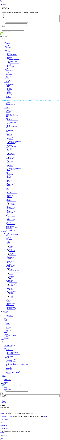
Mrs (4, 16)
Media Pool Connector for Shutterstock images (10, 381)
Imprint (10, 167)
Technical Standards (12, 204)
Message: (3, 26)
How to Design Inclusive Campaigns (12, 352)
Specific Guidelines (10, 161)
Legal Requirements (10, 138)
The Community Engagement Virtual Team (12, 227)
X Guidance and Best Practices (11, 122)
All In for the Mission (9, 360)
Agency (10, 278)
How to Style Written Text (11, 353)
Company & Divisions (10, 64)
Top (0, 439)
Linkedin (7, 124)
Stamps (7, 331)
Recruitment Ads (9, 89)
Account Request (4, 383)
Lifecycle (8, 162)
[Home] (2, 35)
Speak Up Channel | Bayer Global (10, 230)
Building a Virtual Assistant (11, 219)
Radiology (7, 306)
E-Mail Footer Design (9, 321)
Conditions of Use (4, 435)
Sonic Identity (7, 68)
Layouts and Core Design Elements (12, 193)
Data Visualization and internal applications (10, 335)
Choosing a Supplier (10, 165)
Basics (6, 215)
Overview (5, 41)
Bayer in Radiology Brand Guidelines (12, 308)
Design (7, 147)
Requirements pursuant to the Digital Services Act (16, 141)
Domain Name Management (11, 303)
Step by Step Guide (12, 254)
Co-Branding (6, 69)
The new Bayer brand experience (10, 363)
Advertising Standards (7, 108)
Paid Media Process (10, 110)
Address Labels (8, 326)
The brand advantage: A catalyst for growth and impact (13, 372)
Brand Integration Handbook (10, 305)
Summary (8, 243)
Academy (3, 339)
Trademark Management (9, 79)
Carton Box (10, 273)
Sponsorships (7, 73)
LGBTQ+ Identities (12, 60)
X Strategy (8, 123)
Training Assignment (10, 206)
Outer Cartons (11, 274)
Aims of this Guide (10, 190)
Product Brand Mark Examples (13, 286)
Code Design (7, 241)
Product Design (11, 297)
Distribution (9, 185)
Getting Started (8, 133)
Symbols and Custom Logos (9, 80)
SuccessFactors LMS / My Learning (12, 202)
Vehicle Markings (6, 338)
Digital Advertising (8, 111)
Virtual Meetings (9, 94)
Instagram (7, 118)
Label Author (11, 277)
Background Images (6, 319)
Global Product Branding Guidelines (9, 233)
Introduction (7, 132)
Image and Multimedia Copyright (12, 55)
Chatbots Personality (8, 222)
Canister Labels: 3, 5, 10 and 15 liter (14, 272)
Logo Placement (9, 249)
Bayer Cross (9, 175)
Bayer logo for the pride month (11, 48)
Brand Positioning (6, 46)
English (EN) (4, 4)
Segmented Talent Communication (10, 84)
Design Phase (9, 192)
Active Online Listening (9, 229)
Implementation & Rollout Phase (11, 201)
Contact (5, 374)
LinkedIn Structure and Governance (12, 126)
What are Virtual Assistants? (11, 216)
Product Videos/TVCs (9, 237)
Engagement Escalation (9, 228)
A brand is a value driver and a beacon (11, 361)
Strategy (8, 160)
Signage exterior (2, 413)
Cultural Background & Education (14, 63)
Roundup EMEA (9, 288)
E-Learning (5, 187)
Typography (9, 52)
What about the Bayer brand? (8, 346)
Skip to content (2, 0)
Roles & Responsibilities (10, 220)
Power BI (7, 336)
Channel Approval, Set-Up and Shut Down (12, 115)
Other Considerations (9, 205)
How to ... (5, 348)
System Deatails (11, 203)
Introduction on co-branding (9, 70)
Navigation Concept (10, 174)
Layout (8, 252)
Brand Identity (6, 50)
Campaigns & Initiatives (7, 102)
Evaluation (8, 199)
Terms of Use (11, 139)
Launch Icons (9, 176)
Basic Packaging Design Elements (14, 270)
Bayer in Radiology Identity (11, 307)
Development (7, 150)
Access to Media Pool (7, 379)
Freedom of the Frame (12, 250)
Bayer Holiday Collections (9, 316)
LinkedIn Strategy (9, 125)
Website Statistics (11, 152)
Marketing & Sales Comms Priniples (11, 298)
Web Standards (11, 198)
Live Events (9, 93)
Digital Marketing (8, 300)
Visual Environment (8, 75)
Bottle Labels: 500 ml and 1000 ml (14, 271)
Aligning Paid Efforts (10, 109)
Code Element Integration (12, 255)
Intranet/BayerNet (9, 149)
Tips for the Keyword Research (11, 146)
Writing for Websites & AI (9, 158)
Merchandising (11, 285)
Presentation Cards (8, 329)
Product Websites (8, 235)
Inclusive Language (10, 58)
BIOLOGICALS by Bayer (11, 265)
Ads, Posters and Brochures (11, 267)
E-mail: (3, 25)
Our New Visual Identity (9, 239)
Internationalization (10, 180)
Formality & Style (9, 65)
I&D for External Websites (11, 154)
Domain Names (9, 135)
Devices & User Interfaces (11, 309)
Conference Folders (8, 327)
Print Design (11, 296)
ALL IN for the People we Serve (10, 104)
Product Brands (8, 81)
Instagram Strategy (10, 119)
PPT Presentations (6, 318)
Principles (8, 173)
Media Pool (3, 375)
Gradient (10, 247)
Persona (8, 85)
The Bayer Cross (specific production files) (6, 416)
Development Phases (10, 195)
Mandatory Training (10, 212)
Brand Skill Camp (6, 347)
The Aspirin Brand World (9, 368)
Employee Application (5, 311)
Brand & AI (5, 42)
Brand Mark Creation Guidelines (13, 283)
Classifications (9, 171)
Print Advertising (8, 112)
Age (9, 62)
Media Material (6, 334)
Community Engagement (7, 225)
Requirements (7, 223)
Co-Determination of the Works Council (12, 211)
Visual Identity (8, 51)
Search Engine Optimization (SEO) (10, 144)
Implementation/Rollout (9, 200)
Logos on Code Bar (12, 251)
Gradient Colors (11, 248)
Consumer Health (6, 304)
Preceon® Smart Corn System (10, 367)
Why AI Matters (8, 43)
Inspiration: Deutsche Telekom (10, 370)
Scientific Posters (6, 333)
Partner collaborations (9, 72)
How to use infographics (9, 355)
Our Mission (7, 49)
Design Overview (11, 258)
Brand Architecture (6, 78)
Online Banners (9, 91)
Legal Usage (11, 287)
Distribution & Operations (9, 184)
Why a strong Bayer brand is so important (9, 345)
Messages (8, 86)
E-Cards (5, 313)
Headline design (9, 88)
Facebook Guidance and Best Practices (12, 117)
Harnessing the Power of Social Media (11, 114)
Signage (7, 77)
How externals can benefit (7, 389)
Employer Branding (6, 82)
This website (4, 395)
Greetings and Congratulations (10, 314)
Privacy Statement (4, 436)
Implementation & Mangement (10, 218)
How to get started (9, 134)
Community (2, 430)
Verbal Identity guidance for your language (15, 59)
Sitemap (1, 438)
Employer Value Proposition (9, 83)
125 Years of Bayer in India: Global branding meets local (13, 371)
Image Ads (8, 90)
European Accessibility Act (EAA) (14, 140)
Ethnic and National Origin (13, 61)
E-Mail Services (11, 153)
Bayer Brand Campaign (9, 103)
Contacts (7, 131)
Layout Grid (11, 253)
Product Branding (4, 231)
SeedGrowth (7, 365)
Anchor (10, 245)
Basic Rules (12, 136)
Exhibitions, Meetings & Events (10, 76)
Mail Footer (5, 320)
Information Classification (11, 207)
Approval (8, 164)
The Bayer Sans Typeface (4, 419)
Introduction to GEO (8, 358)
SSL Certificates (11, 157)
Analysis (8, 196)
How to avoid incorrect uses (9, 356)
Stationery (5, 322)
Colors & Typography (12, 284)
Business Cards (8, 324)
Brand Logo (7, 240)
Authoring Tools (9, 197)
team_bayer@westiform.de (4, 428)
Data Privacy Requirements (9, 130)
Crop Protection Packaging (11, 257)
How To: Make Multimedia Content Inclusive (13, 354)
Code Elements (11, 246)
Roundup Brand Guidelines (9, 280)
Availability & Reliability (10, 151)
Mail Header (5, 332)
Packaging (8, 268)
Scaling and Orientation (10, 178)
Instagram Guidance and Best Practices (12, 120)
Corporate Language (10, 56)
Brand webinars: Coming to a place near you (12, 366)
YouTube (7, 127)
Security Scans (11, 156)
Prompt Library (8, 45)
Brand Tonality (9, 57)
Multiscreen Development (11, 183)
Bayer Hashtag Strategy (10, 66)
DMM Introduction (6, 382)
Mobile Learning (9, 210)
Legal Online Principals (7, 95)
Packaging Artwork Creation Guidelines (12, 275)
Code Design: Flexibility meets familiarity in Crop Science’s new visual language (17, 364)
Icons (10, 294)
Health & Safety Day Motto (9, 106)
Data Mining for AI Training (13, 142)
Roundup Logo (11, 289)
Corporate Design (9, 148)
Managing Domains (12, 137)
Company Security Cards (9, 325)
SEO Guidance (9, 145)
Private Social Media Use (9, 129)
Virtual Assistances (6, 214)
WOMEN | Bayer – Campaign (10, 105)
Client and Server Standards (11, 208)
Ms (4, 18)
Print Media (9, 262)
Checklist (8, 170)
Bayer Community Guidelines (10, 226)
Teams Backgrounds (10, 264)
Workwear (5, 337)
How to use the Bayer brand (9, 350)
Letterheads (7, 323)
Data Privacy (7, 96)
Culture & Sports (8, 107)
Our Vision (8, 301)
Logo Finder (46, 416)
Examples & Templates (9, 87)
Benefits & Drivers (10, 217)
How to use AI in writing (10, 67)
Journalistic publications (9, 74)
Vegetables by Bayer (8, 373)
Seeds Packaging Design (10, 261)
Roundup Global (9, 281)
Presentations (9, 256)
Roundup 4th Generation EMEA (11, 291)
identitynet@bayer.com (5, 13)
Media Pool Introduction (7, 380)
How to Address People (10, 351)
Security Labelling (8, 330)
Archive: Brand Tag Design (9, 266)
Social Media (9, 92)
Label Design (11, 260)
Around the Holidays (8, 315)
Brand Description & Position (13, 282)
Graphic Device (9, 53)
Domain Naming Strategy (10, 302)
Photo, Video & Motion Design (11, 54)
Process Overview (11, 276)
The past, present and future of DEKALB (11, 359)
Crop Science (6, 238)
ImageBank (7, 299)
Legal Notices (9, 177)
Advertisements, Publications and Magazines (12, 234)
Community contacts (3, 432)
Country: (3, 24)
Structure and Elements (12, 259)
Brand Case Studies (6, 357)
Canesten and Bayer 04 (9, 369)
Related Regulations (8, 97)
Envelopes (7, 328)
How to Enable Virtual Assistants (12, 221)
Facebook (7, 116)
